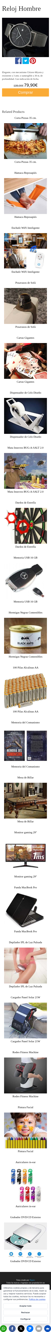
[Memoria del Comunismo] (25, 746)
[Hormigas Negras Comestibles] (25, 636)
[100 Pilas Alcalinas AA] (25, 691)
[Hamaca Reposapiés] (25, 196)
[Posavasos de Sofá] (25, 306)
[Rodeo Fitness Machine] (25, 1075)
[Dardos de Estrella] (25, 526)
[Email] (38, 1328)
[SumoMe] (47, 1328)
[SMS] (30, 1328)
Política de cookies (37, 1299)
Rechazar (25, 1312)
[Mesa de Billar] (25, 801)
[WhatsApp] (3, 1328)
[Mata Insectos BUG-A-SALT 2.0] (25, 471)
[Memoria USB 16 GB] (25, 581)
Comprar (25, 92)
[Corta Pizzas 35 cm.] (25, 141)
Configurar (25, 1319)
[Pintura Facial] (25, 1130)
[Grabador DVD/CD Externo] (25, 1240)
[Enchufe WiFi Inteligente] (25, 251)
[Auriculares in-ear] (25, 1185)
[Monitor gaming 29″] (25, 856)
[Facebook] (12, 1328)
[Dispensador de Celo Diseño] (25, 416)
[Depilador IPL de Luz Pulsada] (25, 966)
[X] (21, 1328)
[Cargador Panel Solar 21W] (25, 1021)
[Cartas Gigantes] (25, 361)
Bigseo (32, 1280)
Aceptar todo (25, 1306)
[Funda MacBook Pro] (25, 911)
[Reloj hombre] (25, 37)
